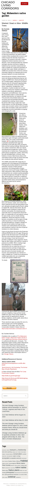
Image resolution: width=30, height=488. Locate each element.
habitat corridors (5, 463)
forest (3, 461)
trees (25, 474)
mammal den (7, 467)
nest (21, 470)
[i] (2, 371)
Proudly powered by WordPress (14, 483)
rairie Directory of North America (18, 339)
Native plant (5, 470)
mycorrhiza (12, 467)
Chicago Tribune (8, 354)
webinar (12, 477)
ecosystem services (15, 458)
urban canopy (5, 477)
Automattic (19, 485)
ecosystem (6, 458)
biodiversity (22, 450)
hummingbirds (12, 463)
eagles (14, 456)
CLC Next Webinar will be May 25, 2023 (15, 420)
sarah (15, 20)
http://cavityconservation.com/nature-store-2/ (14, 328)
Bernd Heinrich (6, 367)
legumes (12, 465)
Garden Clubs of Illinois (14, 461)
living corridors (17, 465)
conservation (17, 454)
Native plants (14, 470)
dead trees (4, 456)
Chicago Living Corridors (10, 5)
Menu (25, 3)
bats (17, 450)
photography (10, 472)
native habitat (20, 468)
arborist (8, 450)
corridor (24, 454)
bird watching (8, 452)
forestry (6, 461)
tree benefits (21, 474)
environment (24, 458)
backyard (13, 450)
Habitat (21, 20)
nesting (4, 472)
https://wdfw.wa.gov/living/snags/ (11, 375)
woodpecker (18, 477)
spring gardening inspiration (12, 474)
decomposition (9, 456)
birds (3, 452)
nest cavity (24, 470)
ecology (18, 456)
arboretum (4, 450)
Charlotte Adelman (9, 454)
